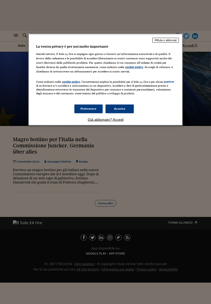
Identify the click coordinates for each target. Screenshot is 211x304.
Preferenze (88, 108)
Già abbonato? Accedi (106, 119)
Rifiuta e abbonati (166, 40)
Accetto (120, 108)
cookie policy (134, 66)
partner (169, 81)
